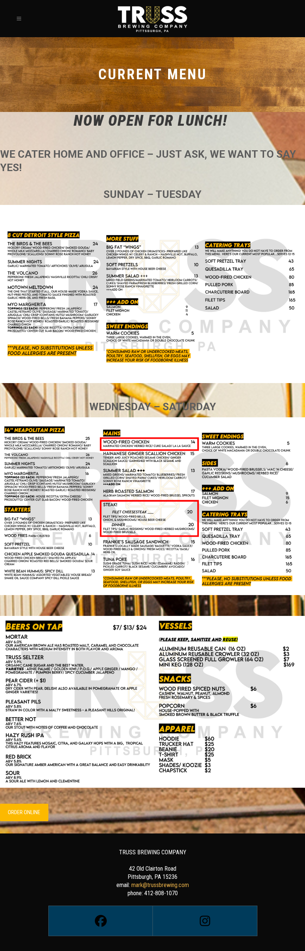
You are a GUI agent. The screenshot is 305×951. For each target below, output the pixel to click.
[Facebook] (100, 921)
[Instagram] (204, 921)
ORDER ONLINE (24, 812)
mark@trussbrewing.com (160, 885)
